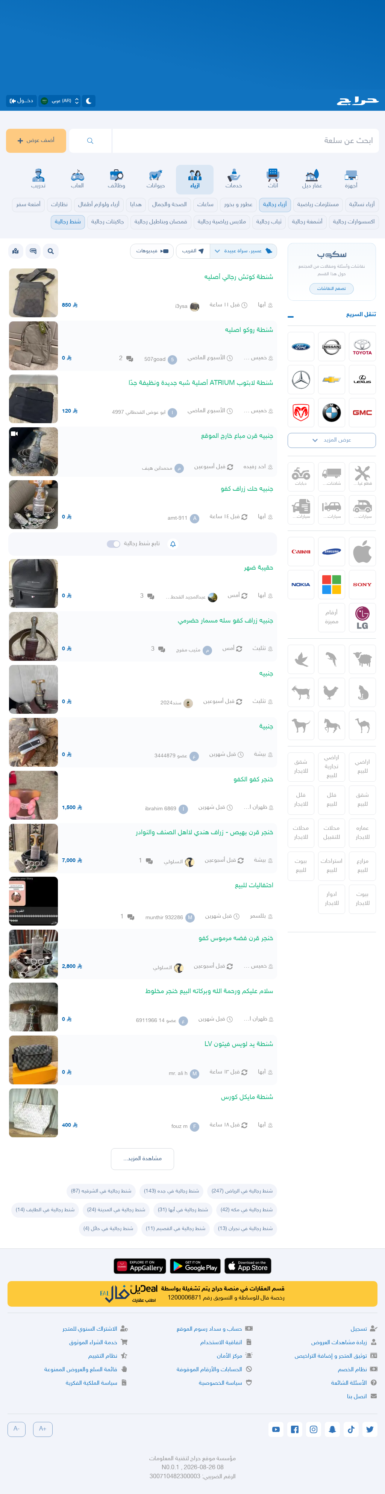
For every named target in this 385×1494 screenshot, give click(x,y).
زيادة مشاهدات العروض (339, 1342)
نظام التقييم (102, 1356)
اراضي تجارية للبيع (331, 766)
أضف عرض (41, 140)
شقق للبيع (362, 800)
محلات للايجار (301, 833)
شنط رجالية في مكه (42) (247, 1210)
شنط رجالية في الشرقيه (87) (101, 1191)
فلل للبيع (332, 800)
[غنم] (362, 659)
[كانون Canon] (301, 551)
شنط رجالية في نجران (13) (245, 1229)
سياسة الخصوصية (220, 1383)
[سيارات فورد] (301, 346)
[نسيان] (331, 346)
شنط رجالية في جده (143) (171, 1191)
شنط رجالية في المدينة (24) (116, 1210)
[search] (90, 141)
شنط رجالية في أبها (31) (183, 1210)
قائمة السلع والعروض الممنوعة (80, 1369)
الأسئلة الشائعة (349, 1383)
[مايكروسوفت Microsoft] (331, 584)
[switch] (113, 544)
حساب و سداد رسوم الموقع (209, 1329)
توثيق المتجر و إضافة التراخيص (331, 1356)
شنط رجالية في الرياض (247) (242, 1191)
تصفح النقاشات (331, 288)
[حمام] (301, 659)
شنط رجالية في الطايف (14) (45, 1210)
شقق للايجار (301, 767)
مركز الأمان (229, 1356)
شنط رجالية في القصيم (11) (175, 1229)
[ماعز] (301, 692)
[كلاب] (301, 725)
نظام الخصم (352, 1369)
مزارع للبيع (362, 866)
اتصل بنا (357, 1397)
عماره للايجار (363, 833)
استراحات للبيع (332, 866)
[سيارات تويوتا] (362, 346)
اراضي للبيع (362, 767)
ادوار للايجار (332, 899)
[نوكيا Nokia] (301, 584)
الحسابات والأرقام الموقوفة (209, 1369)
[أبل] (362, 725)
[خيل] (331, 725)
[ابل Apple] (362, 551)
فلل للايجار (301, 800)
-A (17, 1429)
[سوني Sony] (362, 584)
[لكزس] (362, 379)
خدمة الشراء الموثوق (93, 1342)
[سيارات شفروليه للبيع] (331, 379)
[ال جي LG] (362, 617)
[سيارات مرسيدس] (301, 379)
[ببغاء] (331, 659)
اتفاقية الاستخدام (221, 1342)
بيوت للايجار (363, 899)
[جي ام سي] (362, 412)
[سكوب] (33, 251)
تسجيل (359, 1329)
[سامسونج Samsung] (331, 551)
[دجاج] (331, 692)
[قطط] (362, 692)
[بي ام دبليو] (331, 412)
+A (43, 1429)
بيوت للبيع (301, 866)
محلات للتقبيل (331, 833)
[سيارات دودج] (301, 412)
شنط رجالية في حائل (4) (108, 1229)
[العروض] (15, 251)
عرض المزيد (337, 440)
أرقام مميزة (331, 617)
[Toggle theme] (88, 101)
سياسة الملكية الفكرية (91, 1383)
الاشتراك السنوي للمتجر (89, 1329)
